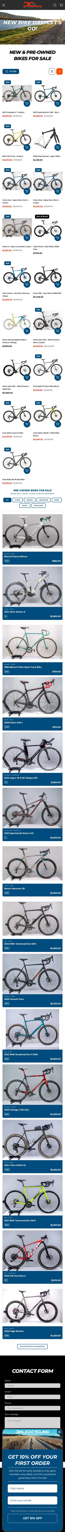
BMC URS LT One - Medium (12, 156)
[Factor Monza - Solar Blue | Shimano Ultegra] (17, 274)
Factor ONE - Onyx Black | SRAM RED (47, 293)
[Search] (55, 5)
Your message (11, 1414)
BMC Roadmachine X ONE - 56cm (46, 112)
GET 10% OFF (32, 1518)
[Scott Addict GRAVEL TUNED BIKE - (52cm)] (48, 414)
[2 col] (59, 71)
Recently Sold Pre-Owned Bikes (32, 1346)
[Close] (59, 1432)
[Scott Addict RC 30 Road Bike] (17, 461)
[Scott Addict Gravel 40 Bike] (17, 414)
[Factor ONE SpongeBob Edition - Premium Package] (17, 321)
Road (56, 500)
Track (25, 505)
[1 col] (52, 71)
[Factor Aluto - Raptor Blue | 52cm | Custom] (17, 181)
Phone (8, 1403)
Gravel (30, 500)
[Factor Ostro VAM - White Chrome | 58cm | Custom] (48, 321)
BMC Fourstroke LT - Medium (13, 112)
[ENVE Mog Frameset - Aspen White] (48, 137)
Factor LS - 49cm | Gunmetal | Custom (16, 246)
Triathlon (38, 505)
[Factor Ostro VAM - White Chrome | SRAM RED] (17, 367)
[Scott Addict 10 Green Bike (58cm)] (48, 367)
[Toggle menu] (3, 5)
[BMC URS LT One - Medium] (17, 137)
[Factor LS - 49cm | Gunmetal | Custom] (17, 228)
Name (8, 1380)
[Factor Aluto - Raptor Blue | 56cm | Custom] (48, 181)
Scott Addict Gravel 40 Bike (12, 433)
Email (8, 1392)
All (7, 500)
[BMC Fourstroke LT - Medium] (17, 93)
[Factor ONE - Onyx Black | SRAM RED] (48, 274)
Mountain (43, 500)
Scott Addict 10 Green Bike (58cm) (46, 386)
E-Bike (17, 500)
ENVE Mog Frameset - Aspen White (46, 156)
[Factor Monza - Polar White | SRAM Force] (48, 228)
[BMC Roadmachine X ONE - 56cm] (48, 93)
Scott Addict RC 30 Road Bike (13, 479)
